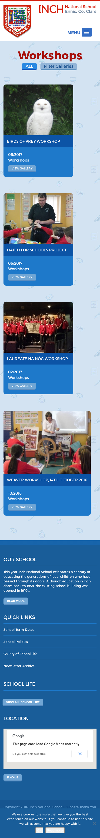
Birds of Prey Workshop (33, 141)
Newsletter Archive (18, 666)
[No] (94, 823)
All (29, 66)
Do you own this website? (29, 754)
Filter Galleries (58, 66)
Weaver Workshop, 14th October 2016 (47, 480)
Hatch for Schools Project (37, 250)
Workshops (18, 160)
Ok (39, 830)
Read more (16, 600)
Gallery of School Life (20, 654)
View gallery (22, 168)
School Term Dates (18, 630)
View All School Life (23, 702)
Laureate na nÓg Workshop (37, 358)
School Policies (15, 642)
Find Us (12, 777)
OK (79, 754)
